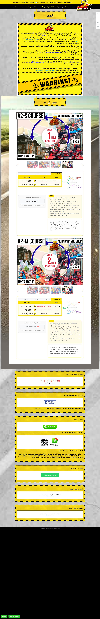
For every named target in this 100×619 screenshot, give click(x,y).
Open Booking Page (31, 201)
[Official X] (98, 14)
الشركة (59, 6)
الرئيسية (15, 6)
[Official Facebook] (98, 18)
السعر (38, 6)
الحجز (64, 6)
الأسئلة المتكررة (51, 6)
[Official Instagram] (98, 22)
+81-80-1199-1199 (50, 381)
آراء (35, 6)
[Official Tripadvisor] (98, 27)
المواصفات (30, 6)
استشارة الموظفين (14, 616)
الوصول (44, 6)
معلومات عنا (22, 6)
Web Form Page (50, 495)
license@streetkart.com (53, 52)
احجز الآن (4, 616)
